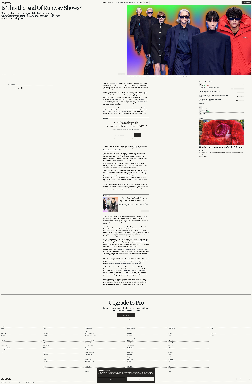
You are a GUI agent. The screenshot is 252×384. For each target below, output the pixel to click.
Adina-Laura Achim (4, 74)
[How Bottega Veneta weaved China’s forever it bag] (221, 132)
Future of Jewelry (89, 359)
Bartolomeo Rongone (132, 338)
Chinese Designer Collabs (91, 335)
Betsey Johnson (130, 345)
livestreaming (107, 111)
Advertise (3, 333)
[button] (240, 2)
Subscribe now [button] (126, 315)
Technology (46, 345)
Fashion (119, 74)
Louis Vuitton (113, 99)
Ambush (170, 349)
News (242, 96)
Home (2, 328)
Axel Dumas (129, 335)
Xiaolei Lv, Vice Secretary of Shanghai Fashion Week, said (131, 249)
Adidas (170, 333)
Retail (232, 88)
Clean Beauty (88, 342)
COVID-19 (117, 83)
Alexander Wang (172, 340)
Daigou (86, 347)
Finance (45, 357)
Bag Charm (87, 331)
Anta (169, 354)
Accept (140, 379)
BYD (169, 368)
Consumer (45, 354)
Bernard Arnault (130, 342)
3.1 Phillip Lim (171, 328)
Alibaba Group (171, 342)
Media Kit (3, 338)
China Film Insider (5, 349)
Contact (3, 335)
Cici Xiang (129, 361)
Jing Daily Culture (5, 347)
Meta (44, 340)
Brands (126, 2)
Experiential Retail (240, 88)
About (2, 331)
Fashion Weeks (88, 354)
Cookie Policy (135, 382)
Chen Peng (129, 354)
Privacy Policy (128, 138)
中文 (2, 352)
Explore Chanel (201, 103)
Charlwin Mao (130, 352)
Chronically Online (89, 340)
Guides (235, 88)
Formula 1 (87, 357)
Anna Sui (170, 352)
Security (3, 340)
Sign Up (138, 135)
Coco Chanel (130, 364)
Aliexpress (170, 345)
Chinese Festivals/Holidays (91, 338)
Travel (44, 347)
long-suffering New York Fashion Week (134, 270)
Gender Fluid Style (89, 361)
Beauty (45, 328)
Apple (169, 357)
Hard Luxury (46, 333)
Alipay (169, 347)
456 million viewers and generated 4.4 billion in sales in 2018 (124, 263)
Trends (117, 2)
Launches (45, 361)
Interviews (87, 366)
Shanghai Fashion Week (140, 241)
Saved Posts (213, 333)
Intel (113, 2)
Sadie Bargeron (202, 88)
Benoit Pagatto (130, 340)
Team (2, 342)
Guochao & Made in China (91, 364)
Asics (169, 361)
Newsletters (139, 2)
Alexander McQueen (131, 331)
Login (130, 319)
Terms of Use (134, 138)
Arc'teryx (170, 359)
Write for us (4, 345)
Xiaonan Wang (201, 100)
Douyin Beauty (88, 349)
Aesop (169, 335)
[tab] (207, 82)
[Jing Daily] (6, 3)
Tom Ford (124, 272)
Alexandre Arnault (131, 333)
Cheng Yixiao (130, 359)
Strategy (123, 74)
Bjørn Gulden (130, 347)
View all (169, 371)
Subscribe (212, 338)
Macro (238, 92)
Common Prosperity (89, 345)
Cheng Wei (129, 357)
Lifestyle (45, 335)
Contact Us (147, 382)
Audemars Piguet (172, 364)
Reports (131, 2)
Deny (111, 379)
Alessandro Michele (131, 328)
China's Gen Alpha (89, 333)
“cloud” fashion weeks (119, 111)
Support (212, 335)
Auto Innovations (89, 328)
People (44, 366)
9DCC (169, 331)
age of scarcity (141, 101)
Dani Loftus (129, 366)
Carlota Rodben (202, 92)
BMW (169, 366)
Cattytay (129, 349)
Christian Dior (143, 99)
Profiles (121, 2)
